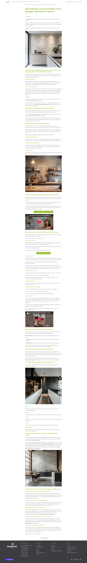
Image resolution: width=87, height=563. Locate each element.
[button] (15, 2)
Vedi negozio (38, 545)
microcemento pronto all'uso (35, 114)
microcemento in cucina (30, 359)
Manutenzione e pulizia (40, 552)
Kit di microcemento (39, 547)
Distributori (54, 547)
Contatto (68, 545)
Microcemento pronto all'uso (26, 545)
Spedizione (69, 550)
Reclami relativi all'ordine (71, 552)
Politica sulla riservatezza (71, 547)
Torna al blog (44, 538)
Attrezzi (37, 554)
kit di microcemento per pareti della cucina (36, 442)
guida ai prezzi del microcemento (32, 522)
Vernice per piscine (24, 552)
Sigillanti (37, 550)
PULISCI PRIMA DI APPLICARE (43, 253)
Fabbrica (53, 545)
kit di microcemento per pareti (41, 104)
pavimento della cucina (33, 100)
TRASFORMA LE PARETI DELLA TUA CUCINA (43, 211)
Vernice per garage (24, 554)
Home (26, 4)
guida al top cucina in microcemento (47, 514)
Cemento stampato (24, 547)
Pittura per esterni (24, 556)
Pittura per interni (24, 550)
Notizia (29, 4)
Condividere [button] (28, 16)
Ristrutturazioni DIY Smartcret (57, 550)
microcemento (29, 19)
